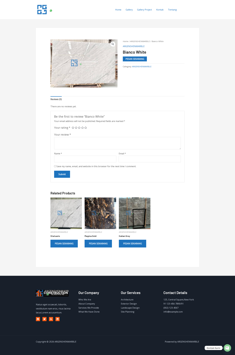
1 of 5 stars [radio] (73, 127)
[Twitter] (44, 319)
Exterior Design (129, 303)
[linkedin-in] (195, 9)
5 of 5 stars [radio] (85, 127)
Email (122, 153)
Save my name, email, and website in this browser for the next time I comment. (96, 166)
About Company (86, 303)
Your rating (62, 127)
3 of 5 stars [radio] (79, 127)
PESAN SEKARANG (135, 58)
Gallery (129, 9)
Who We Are (84, 299)
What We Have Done (89, 311)
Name (58, 153)
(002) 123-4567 (170, 307)
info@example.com (173, 311)
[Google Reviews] (51, 319)
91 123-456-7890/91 (173, 303)
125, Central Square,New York (178, 299)
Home (118, 9)
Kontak (160, 9)
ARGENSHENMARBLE (140, 41)
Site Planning (127, 311)
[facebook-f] (184, 9)
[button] (112, 44)
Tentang (172, 9)
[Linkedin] (57, 319)
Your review (62, 134)
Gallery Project (144, 9)
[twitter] (189, 9)
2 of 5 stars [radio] (76, 127)
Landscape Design (130, 307)
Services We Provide (88, 307)
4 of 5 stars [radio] (82, 127)
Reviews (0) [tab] (56, 99)
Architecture (127, 299)
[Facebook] (38, 319)
